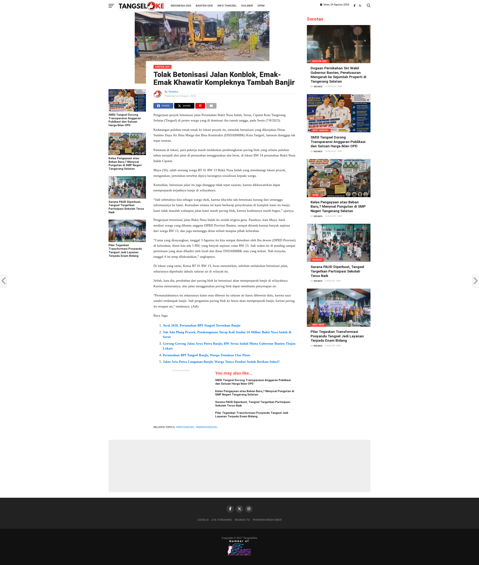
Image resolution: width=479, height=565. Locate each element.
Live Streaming (221, 519)
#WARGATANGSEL (207, 427)
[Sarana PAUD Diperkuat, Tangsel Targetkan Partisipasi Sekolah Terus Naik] (127, 197)
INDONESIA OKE (181, 5)
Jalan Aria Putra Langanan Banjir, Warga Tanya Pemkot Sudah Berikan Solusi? (221, 362)
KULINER (247, 5)
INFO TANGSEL (227, 5)
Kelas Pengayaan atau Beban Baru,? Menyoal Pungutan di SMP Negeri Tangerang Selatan (125, 163)
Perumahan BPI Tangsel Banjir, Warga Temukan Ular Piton (206, 355)
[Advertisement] (181, 397)
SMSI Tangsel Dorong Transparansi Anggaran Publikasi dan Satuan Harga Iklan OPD (125, 120)
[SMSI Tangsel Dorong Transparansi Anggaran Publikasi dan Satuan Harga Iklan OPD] (127, 110)
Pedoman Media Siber (267, 519)
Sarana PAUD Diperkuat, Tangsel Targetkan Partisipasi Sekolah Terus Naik (126, 207)
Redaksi (173, 91)
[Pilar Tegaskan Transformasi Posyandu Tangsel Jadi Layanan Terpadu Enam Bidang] (127, 241)
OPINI (261, 5)
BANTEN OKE (204, 5)
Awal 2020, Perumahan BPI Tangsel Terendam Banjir (202, 325)
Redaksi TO (242, 519)
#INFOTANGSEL (185, 427)
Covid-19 (202, 519)
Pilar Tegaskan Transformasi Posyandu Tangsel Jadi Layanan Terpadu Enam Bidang (125, 250)
